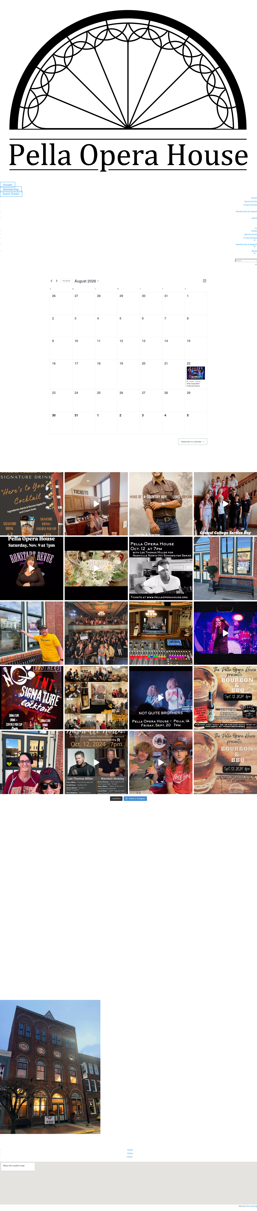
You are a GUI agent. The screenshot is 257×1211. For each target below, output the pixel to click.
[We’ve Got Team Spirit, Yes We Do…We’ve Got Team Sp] (31, 762)
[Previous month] (51, 281)
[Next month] (56, 281)
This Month (66, 281)
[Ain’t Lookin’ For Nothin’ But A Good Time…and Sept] (160, 697)
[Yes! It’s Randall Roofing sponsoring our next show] (31, 633)
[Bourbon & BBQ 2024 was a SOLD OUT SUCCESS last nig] (96, 697)
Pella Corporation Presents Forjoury (193, 384)
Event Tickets (11, 194)
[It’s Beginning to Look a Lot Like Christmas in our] (96, 568)
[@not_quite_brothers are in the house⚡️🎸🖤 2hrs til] (160, 633)
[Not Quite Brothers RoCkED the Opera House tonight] (96, 633)
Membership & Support (246, 211)
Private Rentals (250, 205)
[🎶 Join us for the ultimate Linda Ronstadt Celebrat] (31, 568)
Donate (7, 185)
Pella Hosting (251, 1206)
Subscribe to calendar (191, 441)
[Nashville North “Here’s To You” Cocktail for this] (31, 504)
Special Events (250, 201)
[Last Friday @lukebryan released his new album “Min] (160, 504)
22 (188, 363)
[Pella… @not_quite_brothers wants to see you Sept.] (160, 762)
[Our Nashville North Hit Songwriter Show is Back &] (96, 762)
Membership (11, 189)
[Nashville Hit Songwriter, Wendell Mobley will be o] (160, 568)
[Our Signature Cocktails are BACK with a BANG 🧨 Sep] (31, 697)
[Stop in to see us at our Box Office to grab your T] (96, 504)
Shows (254, 198)
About (254, 218)
